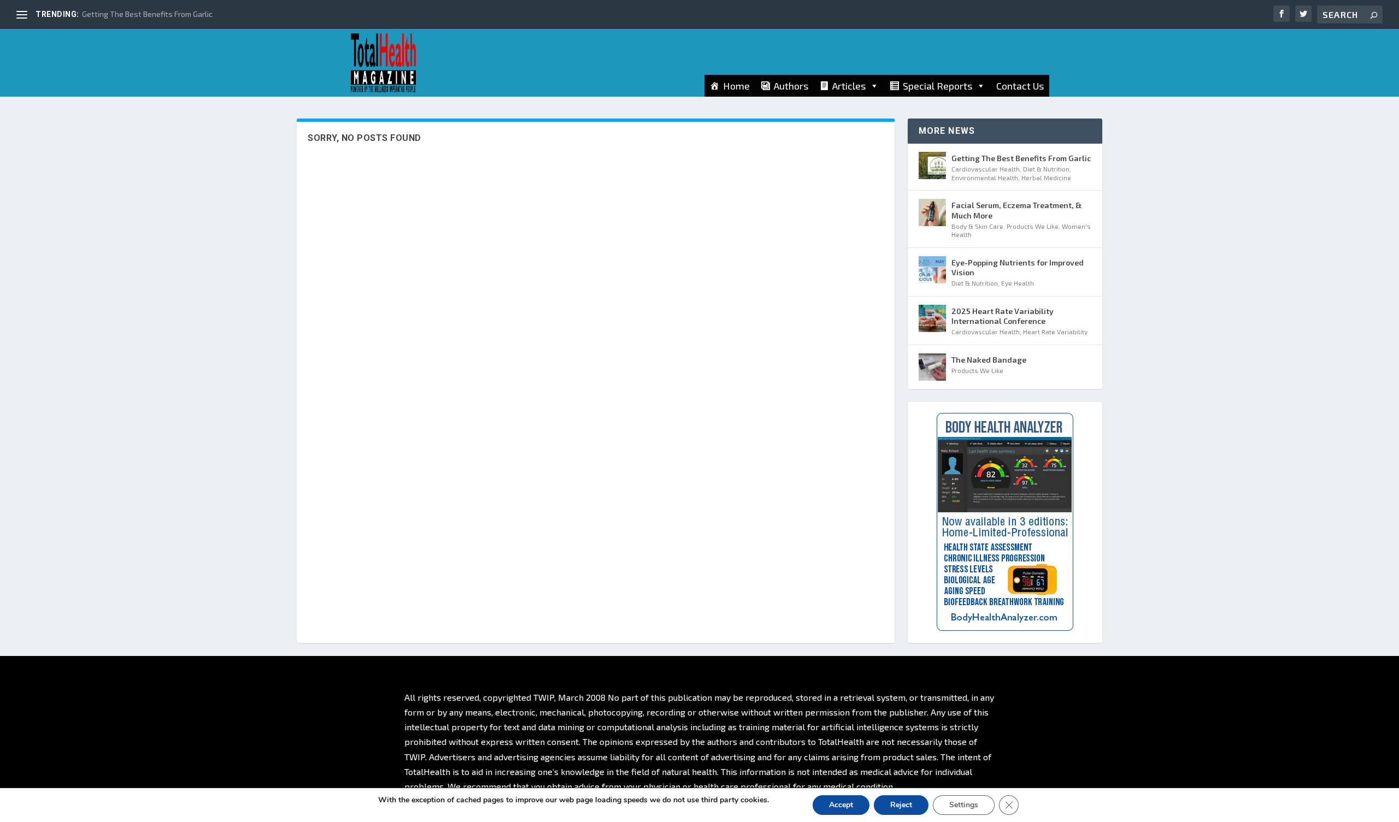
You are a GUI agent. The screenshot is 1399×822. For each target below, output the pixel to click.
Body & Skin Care (977, 226)
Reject (901, 805)
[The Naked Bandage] (932, 367)
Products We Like (1033, 226)
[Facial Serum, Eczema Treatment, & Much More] (932, 212)
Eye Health (1017, 283)
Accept (841, 805)
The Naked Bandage (988, 359)
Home (736, 86)
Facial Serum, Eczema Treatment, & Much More (1016, 210)
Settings (963, 805)
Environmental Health (984, 177)
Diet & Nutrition (1046, 169)
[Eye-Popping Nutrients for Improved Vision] (932, 269)
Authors (791, 86)
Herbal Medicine (1046, 177)
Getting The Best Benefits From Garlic (147, 14)
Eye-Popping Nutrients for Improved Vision (1017, 267)
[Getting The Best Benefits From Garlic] (932, 165)
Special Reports (937, 86)
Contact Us (1020, 86)
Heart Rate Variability (1055, 331)
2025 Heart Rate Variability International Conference (1002, 316)
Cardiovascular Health (985, 169)
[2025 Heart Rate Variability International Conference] (932, 318)
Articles (849, 86)
